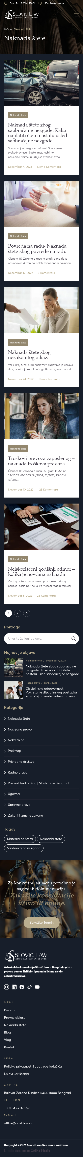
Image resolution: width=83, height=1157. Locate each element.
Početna (8, 29)
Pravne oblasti (15, 1017)
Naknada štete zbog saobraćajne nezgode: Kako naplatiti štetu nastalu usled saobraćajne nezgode (52, 670)
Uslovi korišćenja (16, 1074)
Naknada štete (34, 661)
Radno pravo (33, 683)
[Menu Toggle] (76, 14)
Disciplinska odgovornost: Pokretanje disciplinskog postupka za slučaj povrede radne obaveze (51, 692)
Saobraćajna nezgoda (23, 848)
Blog (7, 1032)
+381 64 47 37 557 (17, 1108)
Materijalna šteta (20, 839)
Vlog (7, 1040)
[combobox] (41, 638)
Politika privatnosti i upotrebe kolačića (33, 1066)
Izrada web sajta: (27, 1150)
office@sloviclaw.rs (18, 1123)
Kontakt (10, 1047)
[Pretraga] (73, 638)
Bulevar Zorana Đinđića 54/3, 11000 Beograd (37, 1093)
